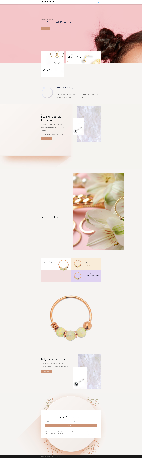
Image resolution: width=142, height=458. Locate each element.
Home (97, 2)
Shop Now (60, 222)
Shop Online (45, 28)
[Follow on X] (88, 434)
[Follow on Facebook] (86, 434)
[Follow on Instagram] (90, 434)
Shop (44, 74)
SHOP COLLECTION (46, 371)
